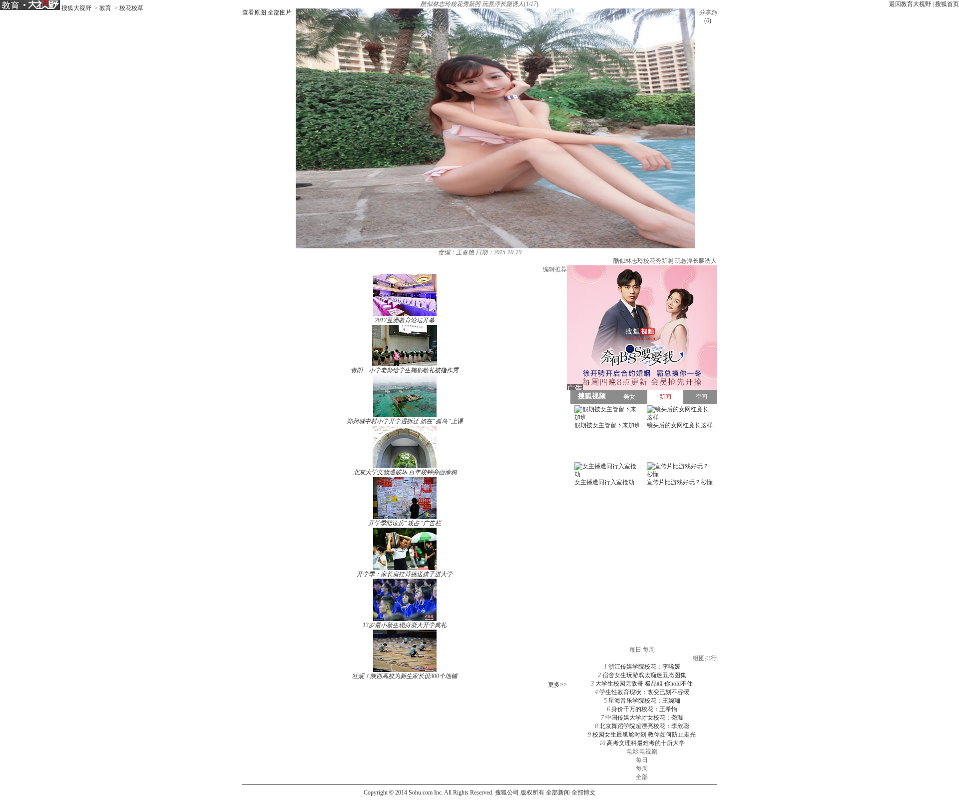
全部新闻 (558, 792)
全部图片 (280, 12)
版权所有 (532, 792)
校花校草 (131, 7)
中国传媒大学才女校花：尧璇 (644, 717)
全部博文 (583, 792)
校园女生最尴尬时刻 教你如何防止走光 (644, 734)
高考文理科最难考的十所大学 (646, 743)
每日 (642, 760)
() (707, 20)
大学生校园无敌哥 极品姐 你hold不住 (644, 683)
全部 (642, 777)
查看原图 (254, 12)
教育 (105, 7)
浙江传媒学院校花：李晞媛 (644, 666)
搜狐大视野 (76, 7)
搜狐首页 (947, 3)
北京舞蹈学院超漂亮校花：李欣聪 (644, 726)
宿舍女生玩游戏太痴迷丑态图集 (644, 675)
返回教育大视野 (910, 3)
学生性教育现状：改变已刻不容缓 (644, 692)
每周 (642, 768)
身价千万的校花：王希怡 (644, 709)
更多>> (557, 684)
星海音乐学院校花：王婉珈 (644, 700)
